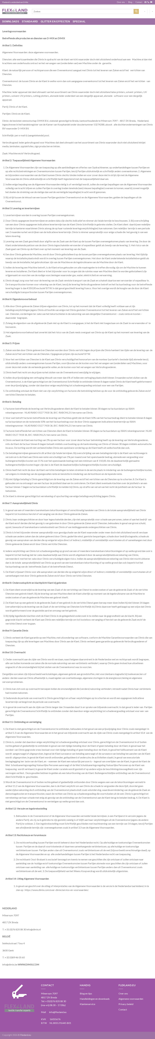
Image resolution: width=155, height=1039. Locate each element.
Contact (138, 2)
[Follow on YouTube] (151, 2)
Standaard (30, 21)
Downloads (10, 21)
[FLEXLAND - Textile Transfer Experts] (14, 11)
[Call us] (148, 2)
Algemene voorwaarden (131, 998)
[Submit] (136, 11)
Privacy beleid (126, 1004)
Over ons (121, 2)
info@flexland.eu (57, 1012)
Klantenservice (87, 1004)
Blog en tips (86, 993)
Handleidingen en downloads (95, 998)
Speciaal (79, 21)
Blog (130, 2)
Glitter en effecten (55, 21)
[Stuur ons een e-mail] (145, 2)
